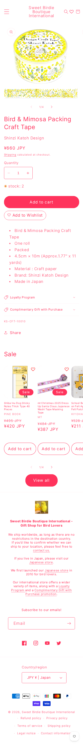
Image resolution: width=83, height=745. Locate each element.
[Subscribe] (69, 623)
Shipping (10, 154)
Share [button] (15, 332)
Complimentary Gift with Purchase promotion (48, 592)
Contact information (56, 733)
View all (41, 480)
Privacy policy (57, 718)
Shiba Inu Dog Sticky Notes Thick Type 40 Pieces (17, 406)
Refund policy (31, 718)
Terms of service (29, 725)
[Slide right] (51, 106)
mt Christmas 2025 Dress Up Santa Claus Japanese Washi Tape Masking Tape (54, 407)
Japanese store (41, 562)
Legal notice (26, 733)
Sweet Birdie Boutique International (48, 712)
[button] (6, 11)
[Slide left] (31, 106)
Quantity (11, 163)
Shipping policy (59, 725)
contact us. (41, 550)
